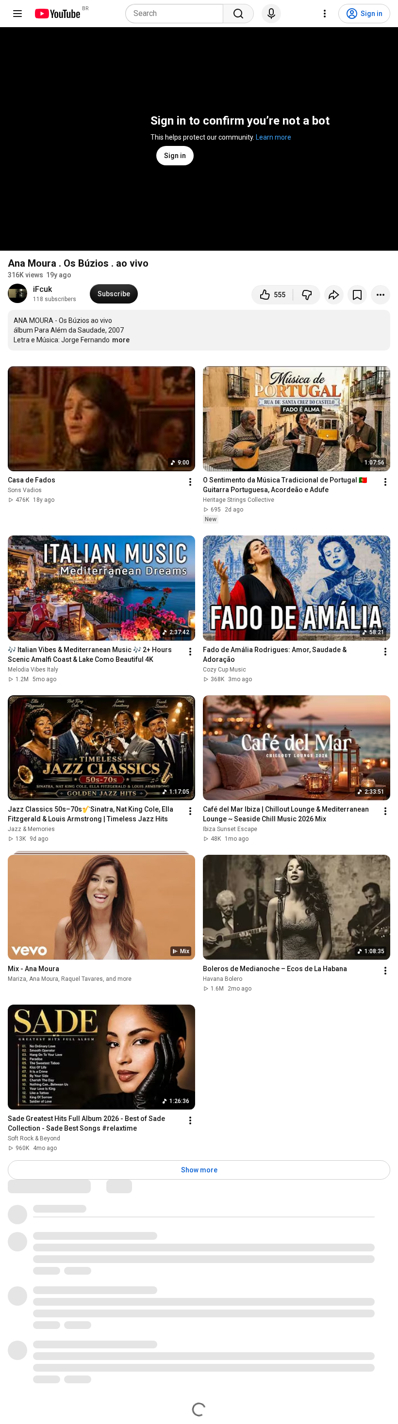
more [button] (121, 340)
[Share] (334, 294)
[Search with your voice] (271, 13)
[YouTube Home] (57, 13)
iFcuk (42, 289)
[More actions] (380, 294)
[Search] (238, 13)
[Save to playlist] (357, 294)
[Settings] (325, 13)
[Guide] (17, 13)
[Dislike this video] (306, 294)
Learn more (273, 137)
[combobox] (177, 13)
